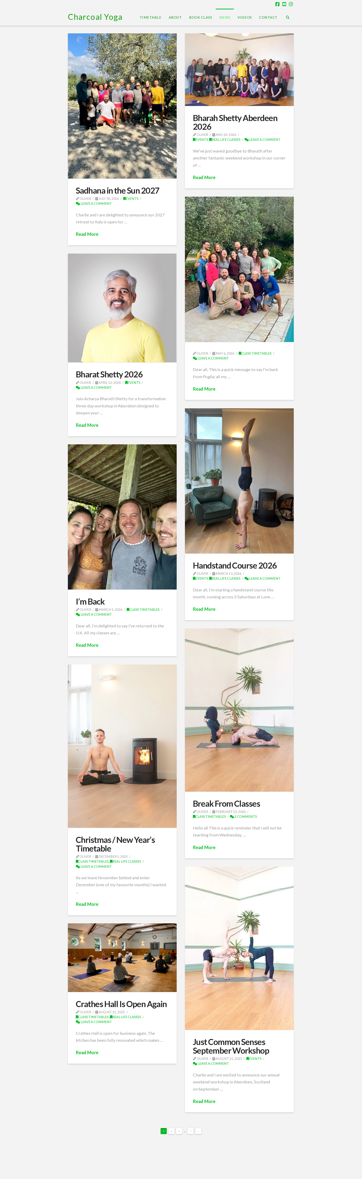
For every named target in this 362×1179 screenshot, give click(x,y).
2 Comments (245, 817)
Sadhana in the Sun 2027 (118, 190)
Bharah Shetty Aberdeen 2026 (235, 122)
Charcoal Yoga (95, 17)
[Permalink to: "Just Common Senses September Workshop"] (239, 948)
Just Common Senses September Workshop (231, 1046)
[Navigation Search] (287, 17)
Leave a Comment (96, 203)
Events (132, 199)
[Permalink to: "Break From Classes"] (239, 710)
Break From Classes (226, 803)
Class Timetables (256, 353)
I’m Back (90, 601)
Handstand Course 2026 (235, 565)
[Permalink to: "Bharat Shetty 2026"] (122, 308)
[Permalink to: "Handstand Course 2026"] (239, 480)
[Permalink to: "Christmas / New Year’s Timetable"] (122, 746)
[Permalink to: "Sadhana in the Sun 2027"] (122, 106)
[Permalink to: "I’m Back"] (122, 517)
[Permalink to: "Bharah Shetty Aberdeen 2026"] (239, 69)
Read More (87, 234)
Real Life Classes (226, 140)
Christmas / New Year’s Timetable (115, 844)
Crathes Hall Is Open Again (121, 1004)
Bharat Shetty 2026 (109, 374)
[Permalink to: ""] (239, 269)
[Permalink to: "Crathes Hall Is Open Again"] (122, 957)
